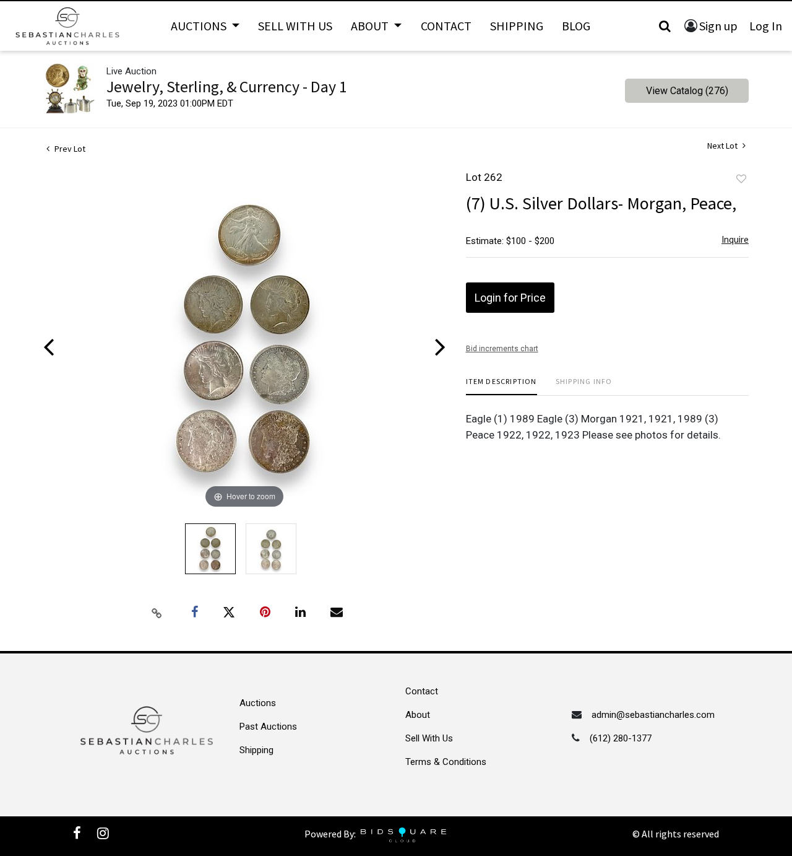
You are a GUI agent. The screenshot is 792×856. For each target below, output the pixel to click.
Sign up (718, 25)
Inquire (735, 239)
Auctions (257, 703)
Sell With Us (295, 25)
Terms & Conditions (445, 761)
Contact (446, 25)
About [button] (371, 25)
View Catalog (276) (687, 91)
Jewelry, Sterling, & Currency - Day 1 (226, 86)
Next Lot (723, 146)
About (417, 714)
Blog (576, 25)
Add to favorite (741, 179)
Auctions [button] (200, 25)
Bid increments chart (502, 348)
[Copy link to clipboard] (157, 612)
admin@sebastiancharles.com (653, 714)
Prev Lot (69, 148)
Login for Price (510, 297)
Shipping (516, 25)
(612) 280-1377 (621, 738)
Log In (765, 25)
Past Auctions (268, 726)
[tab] (501, 386)
